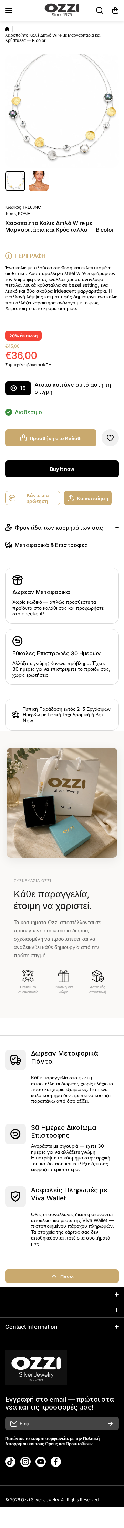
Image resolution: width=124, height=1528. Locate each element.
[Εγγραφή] (110, 1423)
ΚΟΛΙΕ (24, 213)
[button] (115, 10)
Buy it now (62, 469)
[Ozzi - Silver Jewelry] (62, 10)
